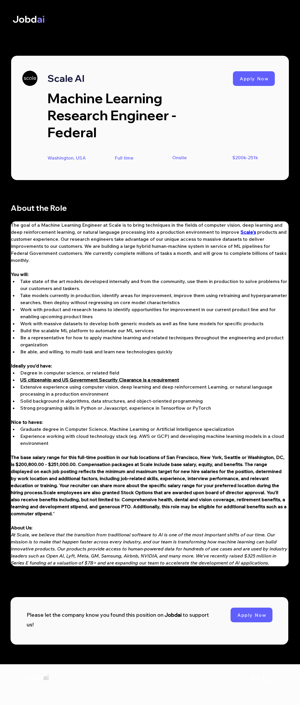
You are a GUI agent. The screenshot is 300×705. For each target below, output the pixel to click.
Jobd (34, 677)
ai (46, 677)
